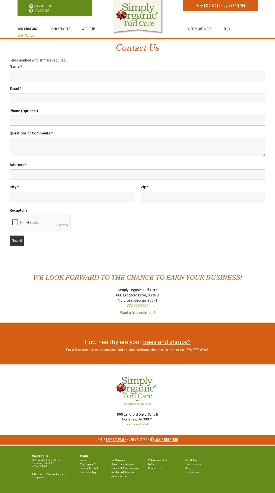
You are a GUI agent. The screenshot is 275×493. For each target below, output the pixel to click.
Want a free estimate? (137, 313)
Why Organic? (87, 464)
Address (18, 165)
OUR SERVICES (60, 28)
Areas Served (119, 476)
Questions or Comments (31, 133)
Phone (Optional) (24, 111)
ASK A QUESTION (43, 6)
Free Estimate (207, 5)
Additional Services (123, 472)
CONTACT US (26, 35)
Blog (187, 468)
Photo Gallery (88, 472)
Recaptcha (18, 210)
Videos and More (157, 460)
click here (168, 350)
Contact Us (154, 468)
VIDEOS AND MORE (200, 28)
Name (16, 67)
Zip (145, 187)
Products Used (89, 468)
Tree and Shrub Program (126, 468)
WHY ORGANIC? (28, 28)
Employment (192, 472)
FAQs (227, 28)
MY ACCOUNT (41, 10)
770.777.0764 (234, 5)
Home (83, 460)
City (14, 187)
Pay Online (191, 460)
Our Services (118, 460)
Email (15, 89)
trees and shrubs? (167, 341)
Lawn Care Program (123, 464)
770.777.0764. (197, 350)
